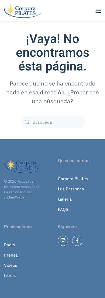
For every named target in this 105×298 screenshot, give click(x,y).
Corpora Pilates (73, 178)
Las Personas (71, 188)
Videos (10, 265)
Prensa (11, 255)
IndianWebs (14, 197)
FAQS (63, 209)
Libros (10, 275)
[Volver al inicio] (23, 11)
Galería (65, 199)
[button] (98, 11)
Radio (9, 244)
